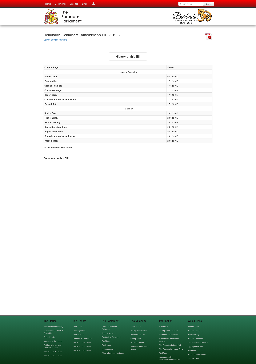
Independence (107, 349)
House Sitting (193, 334)
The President (78, 334)
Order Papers (193, 326)
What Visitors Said (138, 334)
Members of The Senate (82, 338)
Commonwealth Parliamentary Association (169, 358)
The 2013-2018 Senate (82, 342)
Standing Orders (79, 330)
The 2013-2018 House (53, 351)
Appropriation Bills (195, 346)
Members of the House (53, 341)
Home (48, 3)
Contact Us (163, 326)
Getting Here (136, 338)
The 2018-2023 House (53, 355)
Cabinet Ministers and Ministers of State (52, 346)
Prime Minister (49, 337)
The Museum (136, 326)
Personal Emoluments (197, 354)
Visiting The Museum (139, 330)
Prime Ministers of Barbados (113, 353)
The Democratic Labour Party (171, 349)
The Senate (77, 326)
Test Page (163, 353)
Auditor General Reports (198, 342)
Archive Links (193, 358)
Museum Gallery (137, 342)
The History (106, 345)
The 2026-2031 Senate (82, 350)
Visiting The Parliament (168, 330)
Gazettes (74, 3)
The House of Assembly (53, 326)
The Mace (106, 341)
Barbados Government (168, 334)
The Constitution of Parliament (109, 327)
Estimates (192, 350)
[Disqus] (128, 199)
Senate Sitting (194, 330)
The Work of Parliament (111, 337)
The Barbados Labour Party (170, 345)
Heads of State (107, 333)
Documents (60, 3)
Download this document (55, 39)
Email (84, 3)
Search (209, 4)
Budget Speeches (195, 338)
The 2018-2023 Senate (82, 346)
